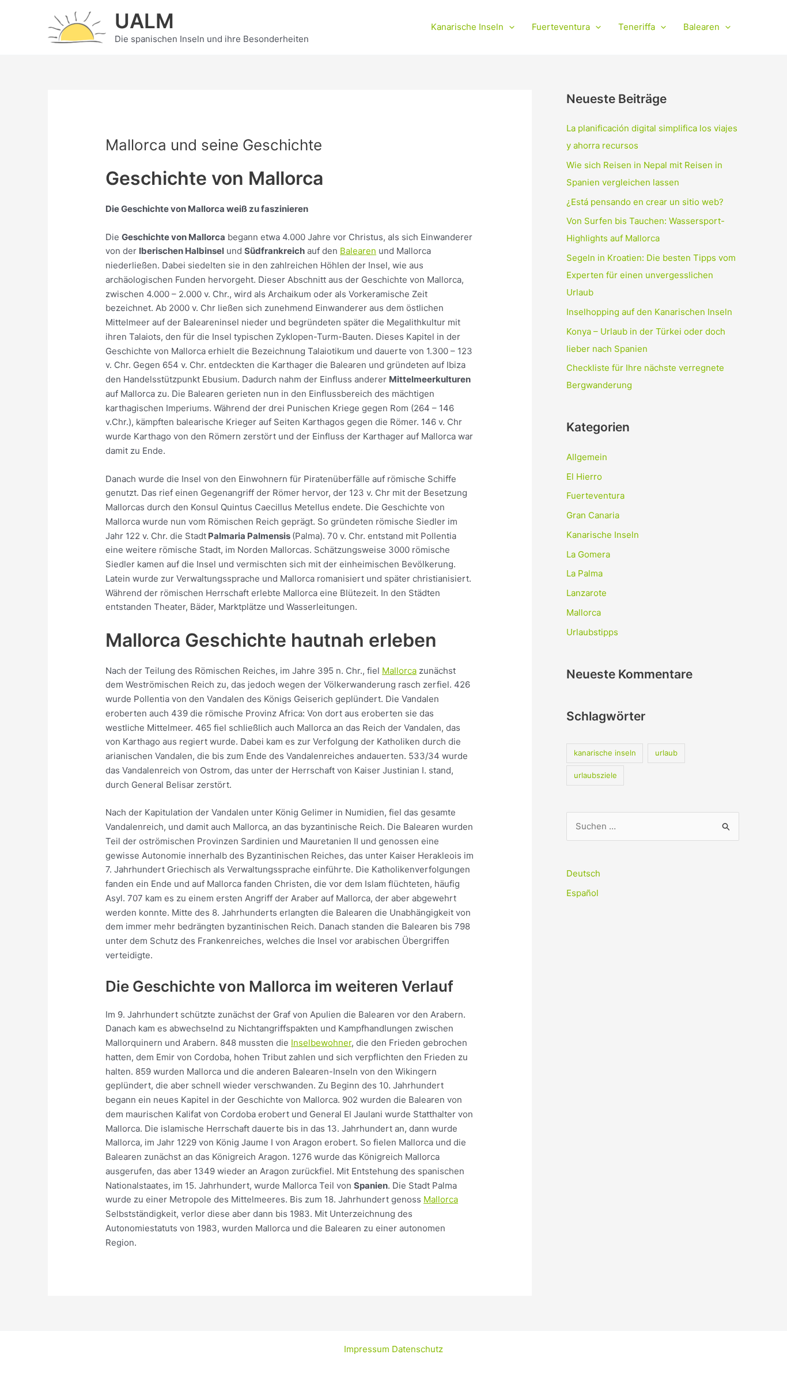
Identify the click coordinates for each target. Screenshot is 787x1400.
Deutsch (583, 873)
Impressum (368, 1349)
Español (582, 892)
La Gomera (588, 554)
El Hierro (584, 476)
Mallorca (399, 670)
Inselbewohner (321, 1042)
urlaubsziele (595, 775)
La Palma (584, 573)
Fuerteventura (561, 26)
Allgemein (586, 457)
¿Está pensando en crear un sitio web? (645, 201)
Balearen (701, 26)
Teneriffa (636, 26)
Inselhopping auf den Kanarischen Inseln (649, 311)
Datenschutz (417, 1349)
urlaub (666, 752)
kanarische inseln (605, 752)
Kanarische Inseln (467, 26)
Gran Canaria (592, 515)
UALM (144, 21)
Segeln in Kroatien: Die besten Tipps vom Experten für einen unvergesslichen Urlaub (651, 275)
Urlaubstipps (592, 632)
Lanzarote (586, 592)
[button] (509, 27)
